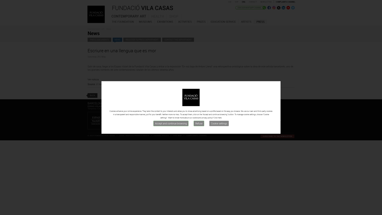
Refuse (198, 123)
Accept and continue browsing (171, 123)
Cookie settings (219, 123)
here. (220, 117)
